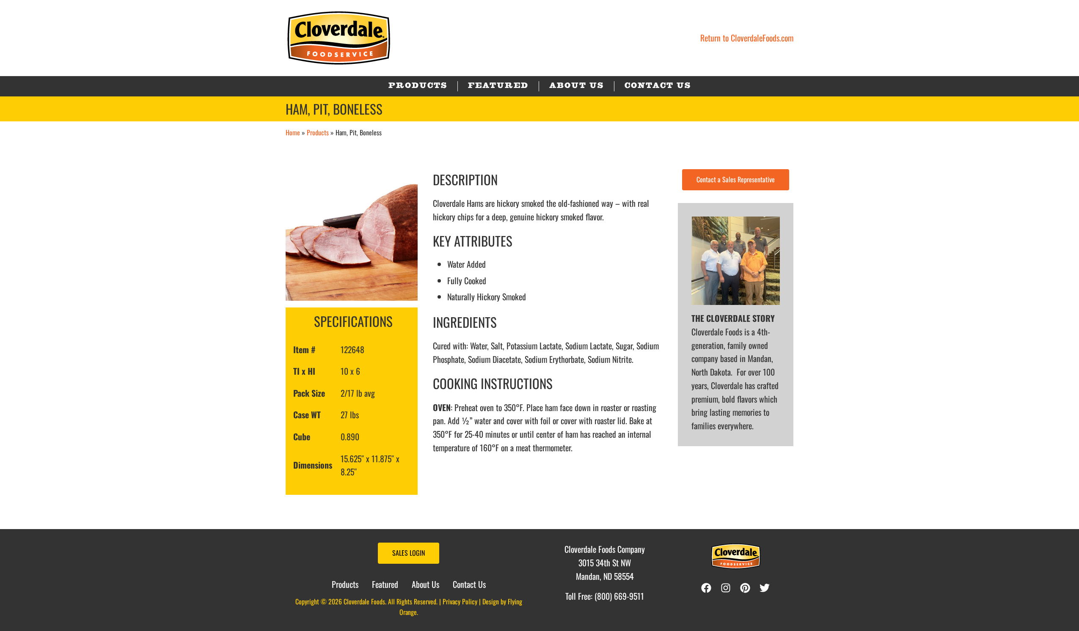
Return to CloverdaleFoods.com (746, 37)
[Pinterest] (747, 588)
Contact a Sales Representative (735, 179)
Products (318, 132)
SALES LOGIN (408, 553)
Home (293, 132)
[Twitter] (766, 588)
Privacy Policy (460, 601)
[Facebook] (706, 588)
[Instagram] (728, 588)
